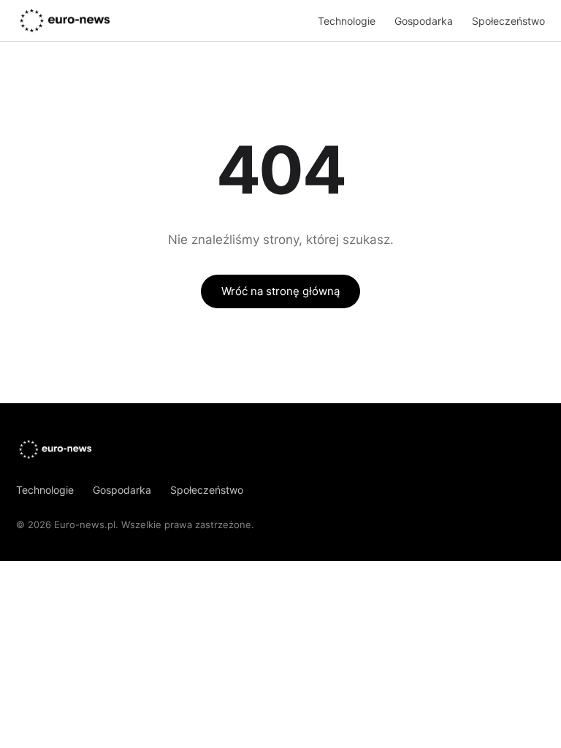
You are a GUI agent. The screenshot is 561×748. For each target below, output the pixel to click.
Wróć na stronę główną (280, 291)
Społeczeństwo (508, 21)
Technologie (346, 21)
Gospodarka (423, 21)
